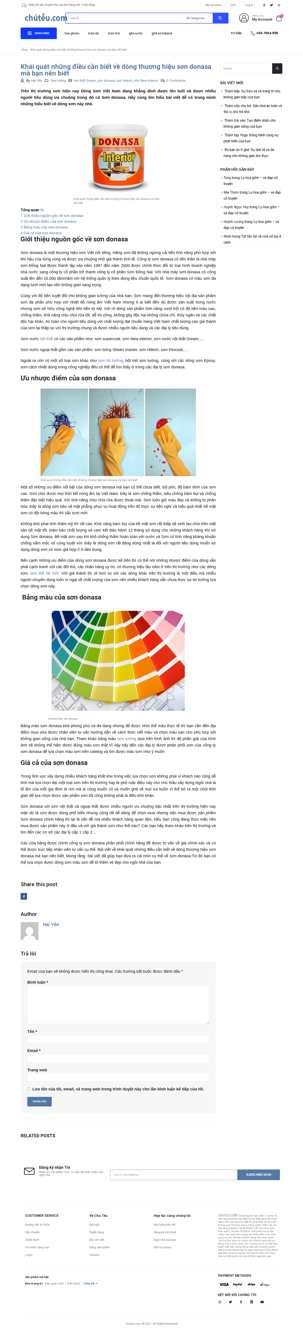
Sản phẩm (71, 33)
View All (89, 1283)
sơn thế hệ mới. (45, 573)
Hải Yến (36, 81)
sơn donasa (106, 81)
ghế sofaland (162, 33)
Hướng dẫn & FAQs (37, 1224)
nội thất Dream (85, 81)
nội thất (46, 339)
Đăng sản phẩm (99, 1247)
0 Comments (176, 81)
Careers (94, 1255)
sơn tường (126, 738)
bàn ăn (93, 33)
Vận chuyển (32, 1232)
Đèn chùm (73, 1283)
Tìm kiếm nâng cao (37, 1247)
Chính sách (32, 1239)
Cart (233, 5)
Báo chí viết (96, 1239)
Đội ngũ (94, 1224)
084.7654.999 (267, 33)
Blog (24, 49)
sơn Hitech (124, 81)
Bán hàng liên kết (164, 1224)
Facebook (24, 896)
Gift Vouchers (162, 1247)
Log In (249, 5)
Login (28, 1255)
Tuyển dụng (96, 1232)
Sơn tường (58, 81)
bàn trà (114, 33)
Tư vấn (235, 33)
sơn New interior (146, 81)
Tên (32, 1031)
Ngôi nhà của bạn (165, 1239)
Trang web (37, 1070)
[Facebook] (264, 5)
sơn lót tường (110, 360)
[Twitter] (272, 5)
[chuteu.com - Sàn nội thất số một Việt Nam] (46, 19)
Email (34, 1050)
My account (213, 5)
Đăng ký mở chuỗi (165, 1232)
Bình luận (37, 982)
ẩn (42, 210)
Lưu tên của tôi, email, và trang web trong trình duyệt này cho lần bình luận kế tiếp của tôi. (118, 1089)
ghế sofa (135, 33)
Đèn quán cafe (54, 1283)
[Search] (220, 18)
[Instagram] (279, 5)
